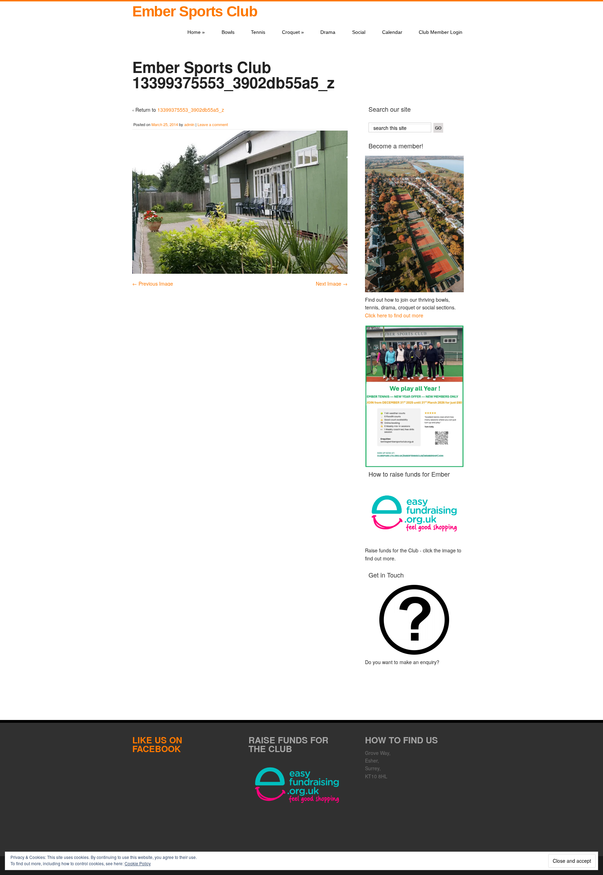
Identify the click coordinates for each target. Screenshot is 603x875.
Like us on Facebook (157, 744)
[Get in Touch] (414, 620)
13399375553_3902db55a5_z (190, 109)
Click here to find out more (394, 315)
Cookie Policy (138, 863)
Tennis (258, 32)
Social (358, 32)
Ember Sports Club (194, 11)
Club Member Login (440, 32)
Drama (327, 32)
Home (196, 32)
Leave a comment (213, 124)
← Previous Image (152, 283)
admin (189, 124)
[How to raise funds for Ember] (414, 513)
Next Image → (332, 283)
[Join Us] (414, 224)
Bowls (228, 32)
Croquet (293, 32)
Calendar (392, 32)
